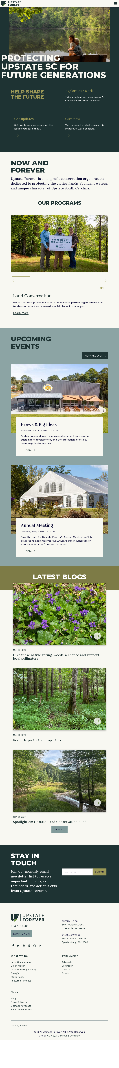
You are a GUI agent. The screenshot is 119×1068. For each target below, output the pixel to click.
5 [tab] (98, 275)
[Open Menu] (115, 3)
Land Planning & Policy (24, 969)
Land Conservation (21, 962)
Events (66, 973)
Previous (14, 280)
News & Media (19, 1002)
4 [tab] (79, 275)
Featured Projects (21, 980)
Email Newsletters (21, 1009)
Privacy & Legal (19, 1025)
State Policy (17, 977)
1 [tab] (21, 275)
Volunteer (67, 965)
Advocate (67, 962)
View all (59, 829)
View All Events (95, 355)
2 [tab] (40, 275)
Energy (15, 973)
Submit (99, 871)
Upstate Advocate (21, 1005)
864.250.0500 (20, 926)
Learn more (21, 312)
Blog (13, 998)
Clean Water (18, 965)
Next (104, 280)
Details (30, 450)
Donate (66, 969)
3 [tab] (59, 275)
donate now (21, 933)
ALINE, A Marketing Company (63, 1035)
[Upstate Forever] (11, 3)
